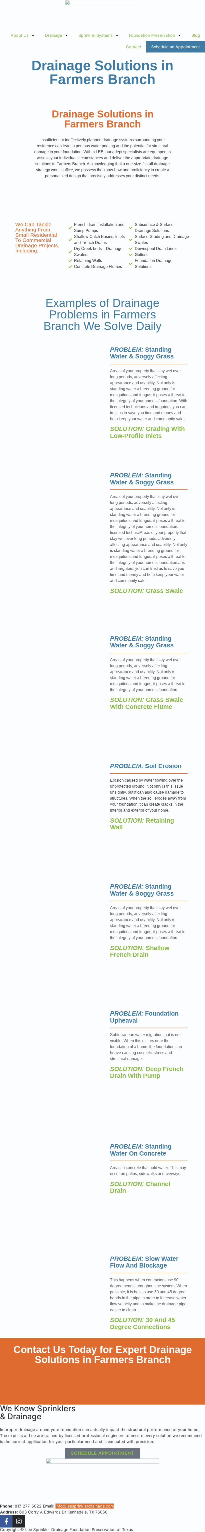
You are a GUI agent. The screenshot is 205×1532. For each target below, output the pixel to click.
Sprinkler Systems (95, 35)
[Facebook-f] (6, 1521)
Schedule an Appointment (175, 46)
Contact (133, 46)
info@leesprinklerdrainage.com (85, 1506)
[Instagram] (18, 1521)
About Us (19, 35)
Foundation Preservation (152, 35)
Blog (196, 35)
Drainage (53, 35)
